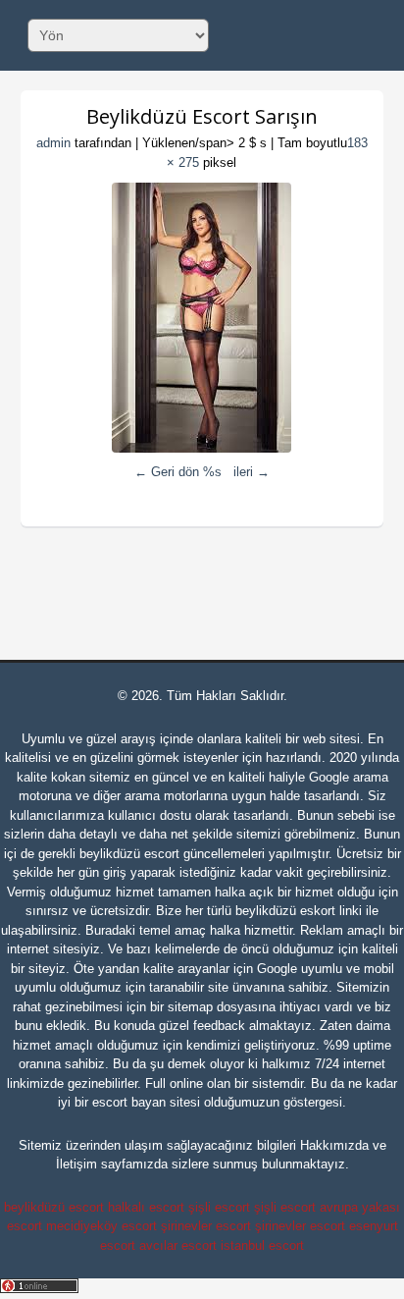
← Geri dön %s (178, 471)
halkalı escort (146, 1207)
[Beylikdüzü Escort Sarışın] (202, 318)
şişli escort (219, 1207)
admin (53, 142)
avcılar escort (178, 1245)
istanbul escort (262, 1245)
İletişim (76, 1164)
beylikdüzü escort (129, 853)
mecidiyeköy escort (101, 1225)
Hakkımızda (334, 1145)
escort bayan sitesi (146, 1102)
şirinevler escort (206, 1225)
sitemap (190, 1007)
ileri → (251, 471)
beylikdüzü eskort (285, 910)
